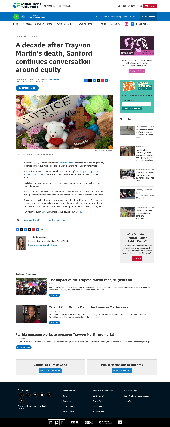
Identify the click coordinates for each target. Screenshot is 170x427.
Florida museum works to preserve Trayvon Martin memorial (65, 334)
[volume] (23, 16)
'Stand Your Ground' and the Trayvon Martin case (88, 307)
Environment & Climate (145, 126)
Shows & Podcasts (43, 24)
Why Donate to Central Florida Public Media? (137, 237)
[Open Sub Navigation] (20, 24)
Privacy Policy (98, 401)
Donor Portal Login (130, 391)
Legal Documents (69, 406)
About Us (115, 24)
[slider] (26, 17)
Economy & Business (144, 190)
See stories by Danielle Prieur (42, 244)
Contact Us (67, 401)
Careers (66, 396)
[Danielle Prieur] (21, 243)
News (15, 24)
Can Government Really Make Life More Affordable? (145, 195)
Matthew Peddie (55, 284)
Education (140, 147)
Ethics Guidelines (69, 412)
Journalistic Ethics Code (50, 365)
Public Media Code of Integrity (122, 365)
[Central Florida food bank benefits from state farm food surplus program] (127, 212)
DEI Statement (98, 396)
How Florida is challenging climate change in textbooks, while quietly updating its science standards (144, 155)
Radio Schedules (69, 391)
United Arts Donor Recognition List (136, 396)
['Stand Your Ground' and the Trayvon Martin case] (31, 314)
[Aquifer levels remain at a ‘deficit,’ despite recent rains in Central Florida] (127, 130)
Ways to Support (87, 24)
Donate (150, 6)
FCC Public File (98, 412)
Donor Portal (143, 24)
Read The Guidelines (50, 370)
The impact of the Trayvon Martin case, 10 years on (90, 280)
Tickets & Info (137, 71)
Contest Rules (98, 406)
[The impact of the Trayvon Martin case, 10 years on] (31, 286)
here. (44, 212)
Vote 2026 (27, 24)
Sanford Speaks (65, 163)
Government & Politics (26, 36)
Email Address (128, 100)
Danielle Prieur (53, 79)
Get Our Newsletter (132, 6)
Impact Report (129, 401)
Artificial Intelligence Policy (103, 391)
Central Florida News (57, 220)
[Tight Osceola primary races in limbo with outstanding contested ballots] (127, 174)
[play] (16, 17)
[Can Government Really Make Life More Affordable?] (127, 194)
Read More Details (122, 370)
